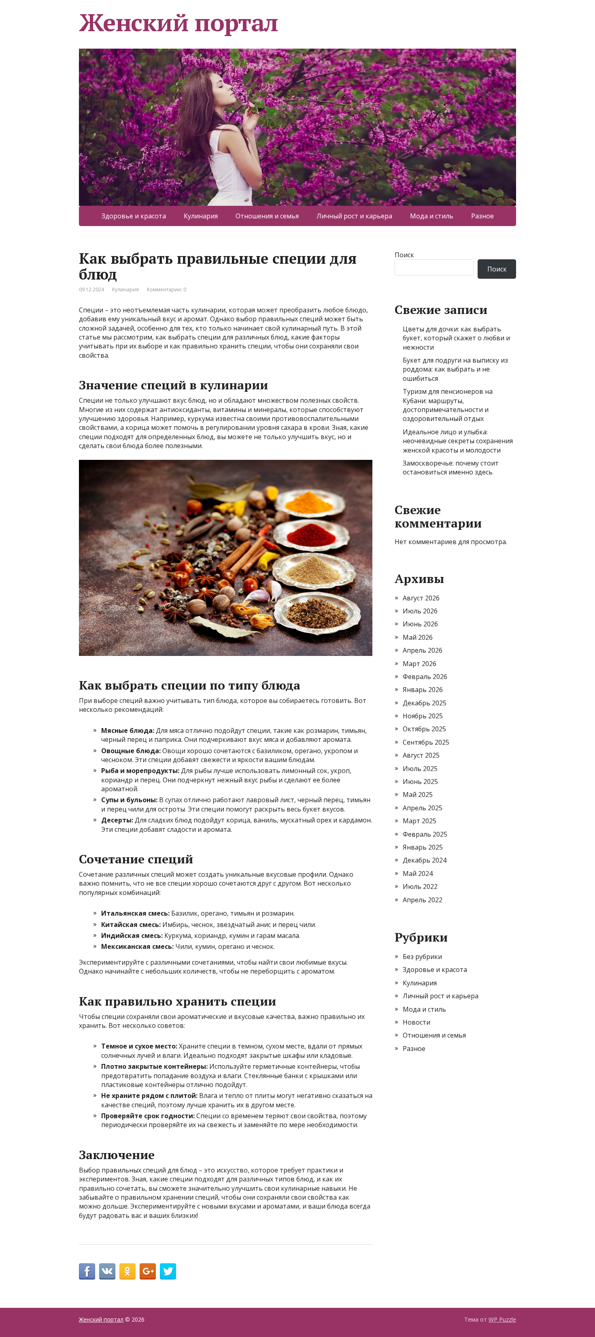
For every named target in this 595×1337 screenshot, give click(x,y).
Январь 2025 (423, 847)
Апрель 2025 (422, 807)
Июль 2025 (420, 768)
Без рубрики (422, 956)
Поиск (404, 254)
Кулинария (201, 215)
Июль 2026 (420, 611)
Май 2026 (418, 637)
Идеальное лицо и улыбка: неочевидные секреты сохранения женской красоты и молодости (458, 441)
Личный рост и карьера (354, 215)
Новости (416, 1022)
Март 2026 (419, 663)
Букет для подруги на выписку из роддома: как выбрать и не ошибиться (455, 369)
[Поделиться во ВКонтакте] (107, 1271)
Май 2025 (418, 794)
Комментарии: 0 (166, 289)
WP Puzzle (502, 1319)
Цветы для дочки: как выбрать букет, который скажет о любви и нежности (456, 338)
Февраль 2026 (425, 676)
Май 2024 (418, 873)
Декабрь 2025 (424, 702)
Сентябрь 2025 (426, 742)
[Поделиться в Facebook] (87, 1271)
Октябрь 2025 (424, 728)
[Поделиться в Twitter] (168, 1271)
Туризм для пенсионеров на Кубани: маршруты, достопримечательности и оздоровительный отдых (448, 405)
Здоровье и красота (134, 215)
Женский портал (178, 22)
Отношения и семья (267, 215)
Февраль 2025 (425, 834)
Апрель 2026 (422, 650)
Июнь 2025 (420, 781)
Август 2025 (421, 755)
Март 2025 (419, 820)
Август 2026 (421, 598)
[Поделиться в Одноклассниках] (127, 1271)
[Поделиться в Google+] (148, 1271)
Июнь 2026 (420, 623)
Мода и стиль (431, 215)
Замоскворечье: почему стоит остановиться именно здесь (451, 467)
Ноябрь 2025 (423, 715)
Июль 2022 (420, 886)
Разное (482, 215)
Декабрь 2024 (424, 860)
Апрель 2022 (422, 899)
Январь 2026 (423, 689)
